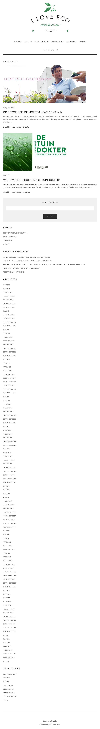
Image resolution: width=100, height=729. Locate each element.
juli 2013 (6, 635)
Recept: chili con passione (13, 272)
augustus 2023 (9, 326)
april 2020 (7, 430)
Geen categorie (9, 674)
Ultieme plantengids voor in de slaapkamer (21, 268)
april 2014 (7, 602)
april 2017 (7, 542)
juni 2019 (6, 449)
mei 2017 (6, 538)
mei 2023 (6, 333)
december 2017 (9, 512)
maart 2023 (7, 337)
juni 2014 (6, 594)
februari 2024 (8, 315)
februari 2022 (8, 374)
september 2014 (9, 583)
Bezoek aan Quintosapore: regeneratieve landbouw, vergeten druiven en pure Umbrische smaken (44, 264)
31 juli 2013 (6, 175)
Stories (83, 41)
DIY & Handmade (42, 41)
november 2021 (9, 382)
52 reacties (26, 192)
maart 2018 (7, 501)
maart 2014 (7, 605)
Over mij (6, 244)
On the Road (71, 41)
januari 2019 (8, 464)
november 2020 (9, 415)
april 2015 (7, 557)
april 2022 (7, 367)
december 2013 (9, 616)
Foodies (28, 41)
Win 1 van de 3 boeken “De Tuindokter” (31, 180)
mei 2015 (6, 553)
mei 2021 (6, 400)
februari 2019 (8, 460)
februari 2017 (8, 549)
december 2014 (9, 572)
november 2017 (9, 516)
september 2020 (9, 419)
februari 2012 (8, 657)
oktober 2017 (8, 520)
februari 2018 (8, 505)
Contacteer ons (10, 237)
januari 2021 (8, 412)
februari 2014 (8, 609)
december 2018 (9, 467)
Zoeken (50, 216)
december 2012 (9, 654)
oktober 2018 (8, 475)
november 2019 (9, 441)
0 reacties (26, 127)
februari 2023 (8, 341)
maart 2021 (7, 408)
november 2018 (9, 471)
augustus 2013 (9, 631)
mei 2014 (6, 598)
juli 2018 (6, 486)
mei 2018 (6, 494)
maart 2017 (7, 546)
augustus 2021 (9, 393)
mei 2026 (6, 285)
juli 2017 (6, 531)
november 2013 (9, 620)
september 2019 (9, 445)
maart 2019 (7, 456)
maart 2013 (7, 650)
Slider (5, 700)
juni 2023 (6, 330)
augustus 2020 (9, 423)
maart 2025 (7, 292)
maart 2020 (7, 434)
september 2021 (9, 389)
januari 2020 (8, 438)
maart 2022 (7, 371)
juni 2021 (6, 397)
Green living (57, 41)
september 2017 (9, 523)
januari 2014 (8, 613)
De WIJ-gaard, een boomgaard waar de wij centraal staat (26, 257)
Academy (18, 41)
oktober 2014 (8, 579)
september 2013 (9, 628)
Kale (41, 725)
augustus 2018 (9, 482)
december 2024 (9, 303)
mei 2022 (6, 363)
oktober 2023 (8, 318)
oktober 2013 (8, 624)
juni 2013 (6, 639)
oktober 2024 (8, 307)
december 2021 (9, 378)
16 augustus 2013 (8, 108)
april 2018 (7, 497)
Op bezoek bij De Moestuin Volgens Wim (33, 112)
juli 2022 (6, 359)
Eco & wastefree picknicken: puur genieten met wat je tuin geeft (30, 261)
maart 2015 (7, 561)
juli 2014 (6, 590)
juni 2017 (6, 535)
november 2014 (9, 575)
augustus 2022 (9, 356)
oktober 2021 (8, 385)
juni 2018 (6, 490)
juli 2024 (6, 311)
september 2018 (9, 479)
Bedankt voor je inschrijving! (15, 233)
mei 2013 (6, 643)
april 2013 (7, 646)
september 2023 (9, 322)
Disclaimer (7, 240)
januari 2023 (8, 344)
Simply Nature (48, 50)
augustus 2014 (9, 587)
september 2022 (9, 352)
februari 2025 (8, 296)
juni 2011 (6, 661)
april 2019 (7, 452)
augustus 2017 (9, 527)
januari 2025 (8, 300)
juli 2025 (6, 289)
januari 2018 (8, 508)
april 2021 (7, 404)
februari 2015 (8, 564)
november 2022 (9, 348)
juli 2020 (6, 427)
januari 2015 (8, 568)
